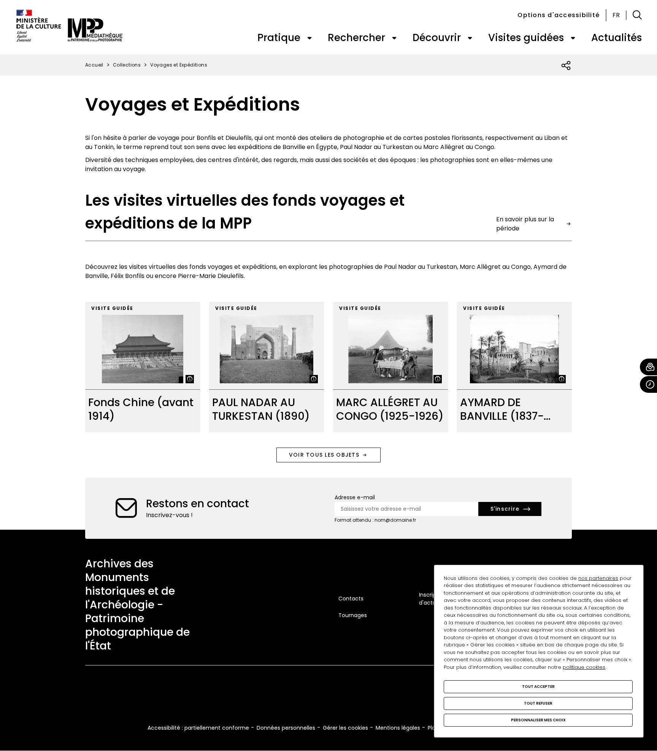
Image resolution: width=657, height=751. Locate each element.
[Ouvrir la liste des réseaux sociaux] (566, 66)
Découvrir (437, 37)
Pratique (278, 37)
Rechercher (356, 37)
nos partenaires (598, 578)
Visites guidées (526, 37)
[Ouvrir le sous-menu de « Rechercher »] (394, 38)
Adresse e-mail (355, 497)
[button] (637, 15)
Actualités (616, 37)
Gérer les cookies (345, 728)
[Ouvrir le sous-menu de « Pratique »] (309, 38)
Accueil (94, 65)
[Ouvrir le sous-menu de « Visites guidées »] (573, 38)
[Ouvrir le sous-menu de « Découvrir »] (470, 38)
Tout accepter (538, 686)
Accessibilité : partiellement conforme (198, 728)
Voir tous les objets (324, 455)
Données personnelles (286, 728)
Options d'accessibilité (558, 15)
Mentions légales (398, 728)
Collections (127, 65)
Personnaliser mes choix (538, 720)
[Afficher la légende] (190, 379)
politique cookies (584, 667)
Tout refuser (538, 703)
